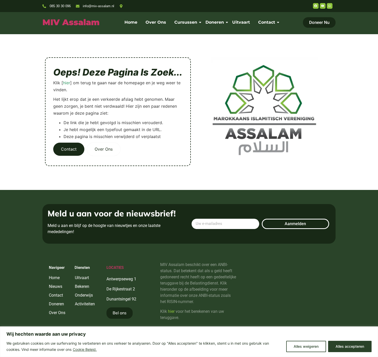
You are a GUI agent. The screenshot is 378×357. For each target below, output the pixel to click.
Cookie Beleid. (85, 349)
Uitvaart (241, 22)
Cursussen (185, 22)
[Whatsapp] (329, 6)
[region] (189, 341)
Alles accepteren (350, 346)
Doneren (214, 22)
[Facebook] (316, 6)
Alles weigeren (306, 346)
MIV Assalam (71, 22)
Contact (266, 22)
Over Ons (156, 22)
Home (130, 22)
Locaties (115, 267)
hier (66, 82)
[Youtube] (323, 6)
